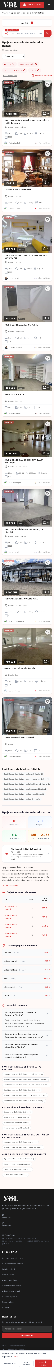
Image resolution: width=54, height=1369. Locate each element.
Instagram (6, 1225)
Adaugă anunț (32, 5)
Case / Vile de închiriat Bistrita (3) (17, 1164)
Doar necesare (26, 1363)
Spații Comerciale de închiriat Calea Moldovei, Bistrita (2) (27, 784)
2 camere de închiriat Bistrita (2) (16, 1117)
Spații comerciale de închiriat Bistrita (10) (20, 1142)
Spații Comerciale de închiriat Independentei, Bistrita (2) (26, 779)
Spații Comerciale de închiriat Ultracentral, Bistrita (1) (25, 789)
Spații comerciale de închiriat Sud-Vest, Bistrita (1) (24, 1101)
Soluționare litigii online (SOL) (14, 1349)
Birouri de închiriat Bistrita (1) (15, 1175)
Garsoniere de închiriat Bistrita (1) (17, 1112)
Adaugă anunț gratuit (11, 1291)
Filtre (26, 22)
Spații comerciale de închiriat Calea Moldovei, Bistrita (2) (27, 1085)
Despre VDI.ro (8, 1302)
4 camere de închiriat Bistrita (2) (16, 1128)
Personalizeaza (10, 1363)
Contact (5, 1308)
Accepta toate (43, 1363)
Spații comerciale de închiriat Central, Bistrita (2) (23, 1074)
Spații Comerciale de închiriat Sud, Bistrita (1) (22, 799)
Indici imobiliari (8, 1269)
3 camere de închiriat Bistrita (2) (16, 1123)
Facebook (6, 1217)
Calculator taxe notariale (12, 1264)
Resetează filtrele (10, 75)
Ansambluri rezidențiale (12, 1286)
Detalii (15, 1356)
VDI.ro (5, 13)
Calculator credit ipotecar (13, 1258)
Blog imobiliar (8, 1275)
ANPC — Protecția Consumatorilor (14, 1346)
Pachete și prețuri (9, 1297)
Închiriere (9, 64)
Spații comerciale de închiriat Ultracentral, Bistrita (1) (25, 1095)
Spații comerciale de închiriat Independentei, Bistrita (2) (26, 1079)
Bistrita (34, 70)
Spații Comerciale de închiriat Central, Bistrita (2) (23, 774)
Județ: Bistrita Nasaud (14, 70)
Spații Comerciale (29, 64)
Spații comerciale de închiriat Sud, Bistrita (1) (22, 1090)
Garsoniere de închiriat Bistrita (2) (17, 1169)
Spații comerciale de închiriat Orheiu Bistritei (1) (23, 1147)
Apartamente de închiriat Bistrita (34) (19, 1159)
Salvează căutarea (41, 75)
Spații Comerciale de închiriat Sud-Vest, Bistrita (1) (24, 794)
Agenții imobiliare (9, 1280)
